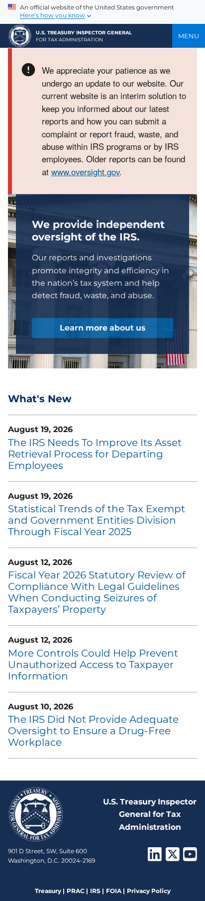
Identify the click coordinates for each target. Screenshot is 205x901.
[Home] (20, 36)
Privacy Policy (149, 891)
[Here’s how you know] (102, 12)
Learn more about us (102, 328)
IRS (95, 891)
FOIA (113, 891)
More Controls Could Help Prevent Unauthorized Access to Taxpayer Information (93, 664)
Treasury (48, 891)
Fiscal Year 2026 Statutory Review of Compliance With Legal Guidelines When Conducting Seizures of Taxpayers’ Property (97, 592)
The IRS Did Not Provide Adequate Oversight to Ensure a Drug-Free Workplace (93, 730)
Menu (188, 36)
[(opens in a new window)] (155, 857)
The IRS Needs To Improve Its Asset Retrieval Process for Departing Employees (95, 454)
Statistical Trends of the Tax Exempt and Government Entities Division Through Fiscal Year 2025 (96, 520)
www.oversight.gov (85, 172)
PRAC (76, 891)
